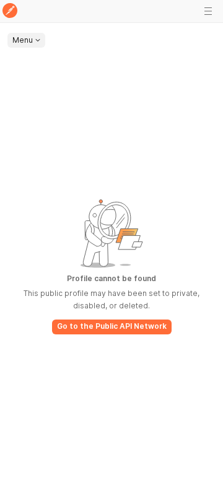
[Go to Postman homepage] (9, 11)
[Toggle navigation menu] (208, 11)
